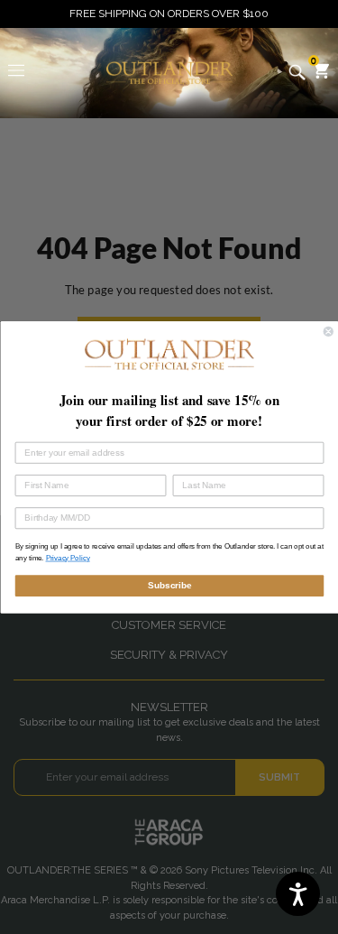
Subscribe (169, 585)
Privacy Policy (67, 558)
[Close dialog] (328, 332)
